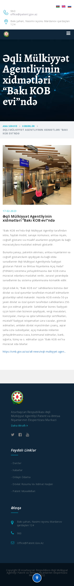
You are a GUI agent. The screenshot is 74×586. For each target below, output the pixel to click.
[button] (37, 577)
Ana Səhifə (10, 126)
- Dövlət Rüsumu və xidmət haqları (32, 484)
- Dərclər (16, 463)
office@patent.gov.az (23, 14)
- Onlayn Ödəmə (21, 477)
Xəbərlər (28, 126)
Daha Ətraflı (18, 425)
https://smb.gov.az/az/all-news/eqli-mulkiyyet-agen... (34, 351)
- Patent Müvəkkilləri (23, 491)
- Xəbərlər (16, 470)
